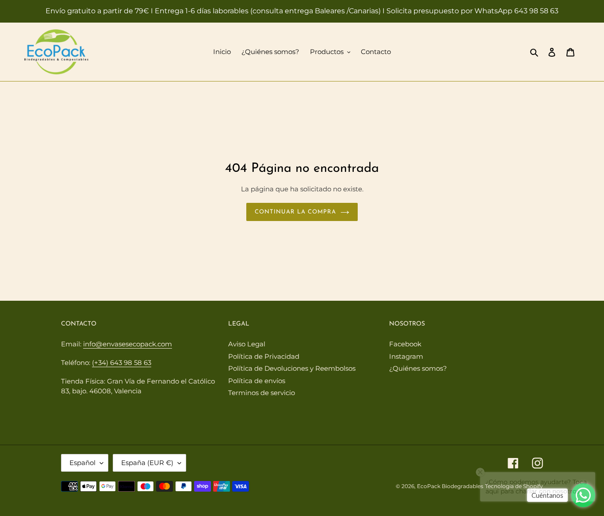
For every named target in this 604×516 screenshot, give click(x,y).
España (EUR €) (147, 462)
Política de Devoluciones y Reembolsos (292, 368)
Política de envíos (256, 380)
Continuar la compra (295, 212)
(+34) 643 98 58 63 (121, 362)
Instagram (406, 356)
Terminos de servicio (261, 392)
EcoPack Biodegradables (450, 486)
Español (82, 462)
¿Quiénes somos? (418, 368)
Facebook (405, 344)
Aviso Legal (246, 344)
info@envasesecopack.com (127, 344)
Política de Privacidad (263, 356)
